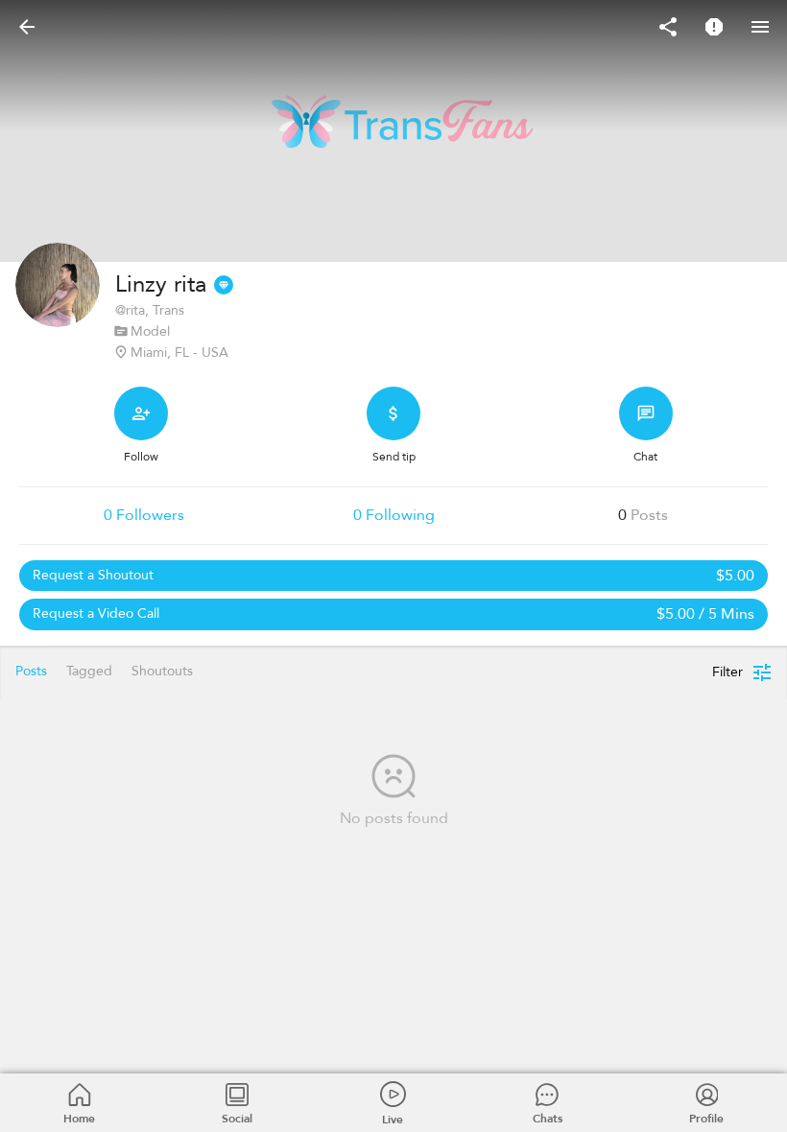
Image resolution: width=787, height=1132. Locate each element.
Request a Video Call (393, 614)
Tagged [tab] (89, 671)
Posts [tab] (31, 671)
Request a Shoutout (393, 575)
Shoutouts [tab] (162, 671)
